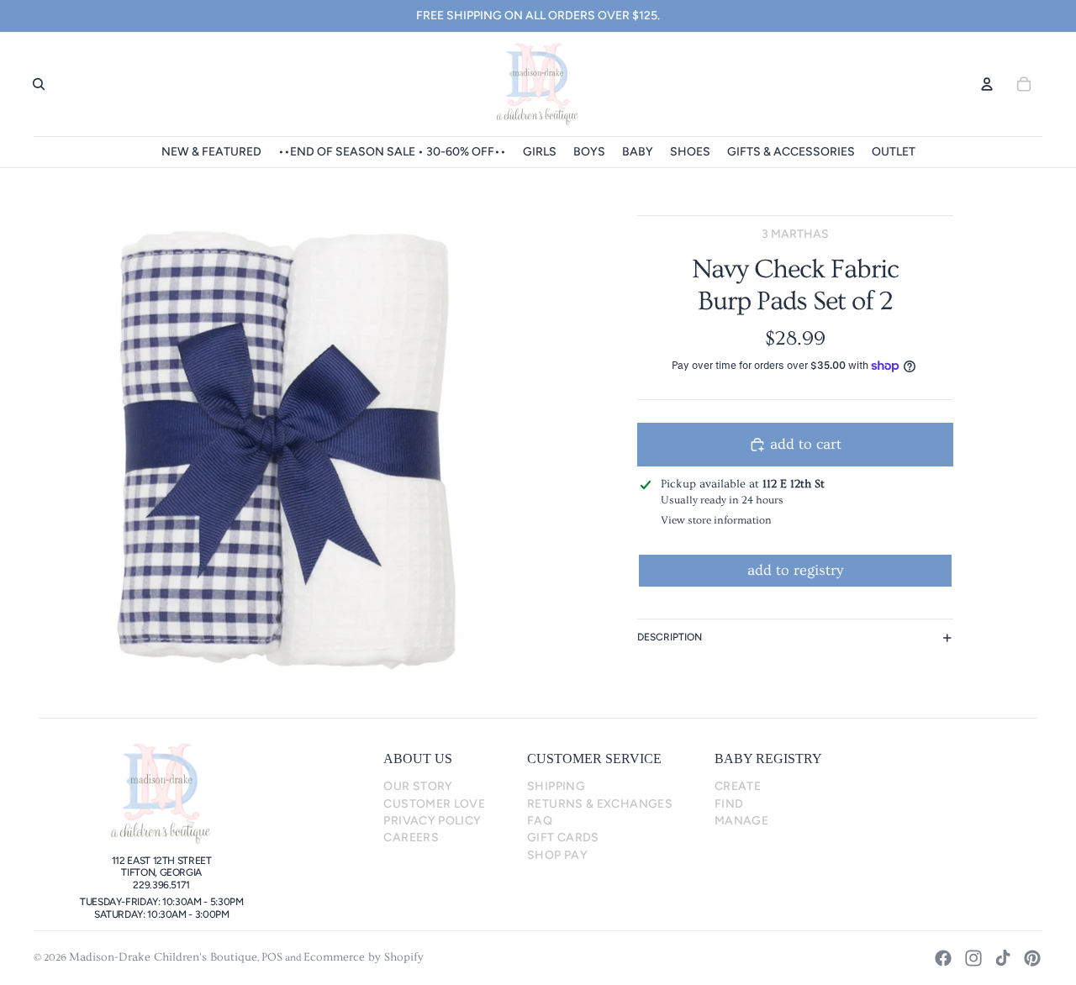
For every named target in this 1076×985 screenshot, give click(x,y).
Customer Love (434, 804)
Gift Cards (563, 837)
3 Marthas (795, 234)
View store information (716, 520)
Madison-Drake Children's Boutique (163, 957)
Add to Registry (795, 570)
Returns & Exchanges (599, 804)
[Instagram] (973, 958)
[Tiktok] (1003, 958)
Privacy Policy (432, 821)
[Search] (38, 84)
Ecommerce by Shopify (363, 957)
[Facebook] (943, 958)
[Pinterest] (1032, 958)
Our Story (417, 786)
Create (738, 786)
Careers (411, 837)
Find (729, 804)
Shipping (556, 786)
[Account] (986, 84)
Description (669, 637)
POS (271, 957)
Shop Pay (557, 855)
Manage (741, 821)
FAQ (539, 821)
